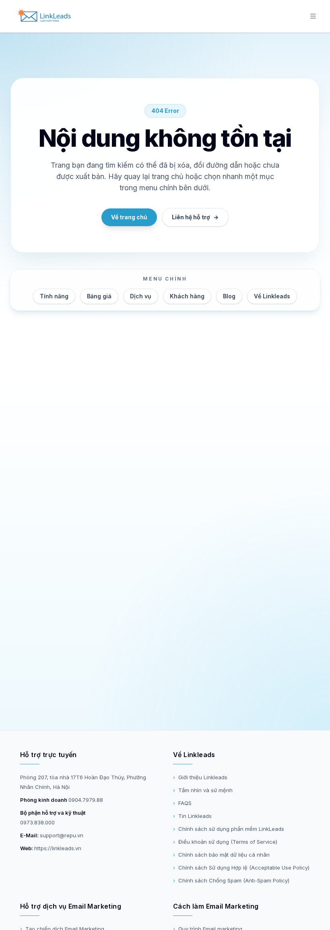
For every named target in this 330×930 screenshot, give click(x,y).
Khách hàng (187, 296)
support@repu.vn (61, 835)
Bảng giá (99, 296)
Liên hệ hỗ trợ (195, 217)
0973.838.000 (37, 822)
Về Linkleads (272, 296)
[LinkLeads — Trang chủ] (44, 16)
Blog (229, 296)
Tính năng (54, 296)
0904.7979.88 (85, 800)
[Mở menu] (313, 16)
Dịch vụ (140, 296)
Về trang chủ (129, 217)
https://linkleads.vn (57, 848)
